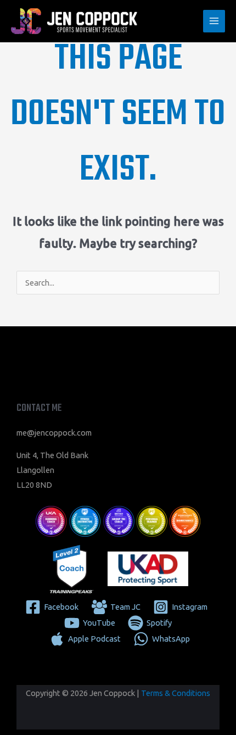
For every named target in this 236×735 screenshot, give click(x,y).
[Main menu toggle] (214, 21)
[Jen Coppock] (74, 21)
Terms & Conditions (175, 693)
